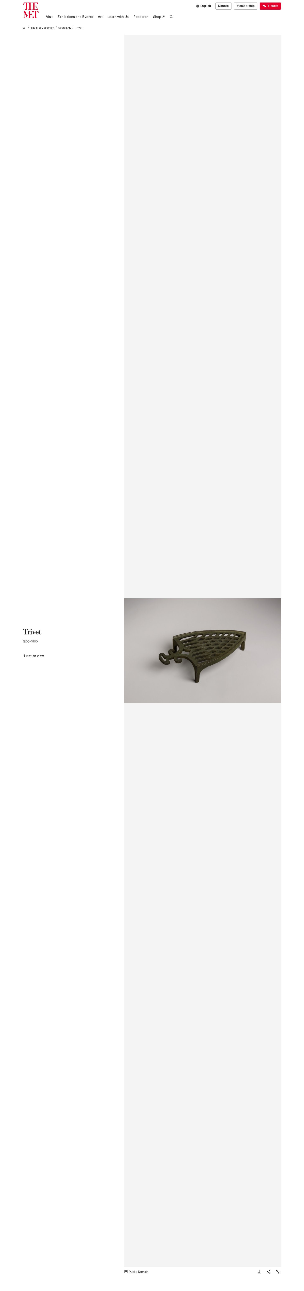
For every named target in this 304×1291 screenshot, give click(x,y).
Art (100, 17)
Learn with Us (117, 17)
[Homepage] (31, 10)
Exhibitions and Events (75, 17)
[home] (24, 28)
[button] (202, 650)
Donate (223, 6)
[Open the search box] (171, 17)
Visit (49, 17)
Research (141, 17)
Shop (157, 17)
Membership (246, 6)
